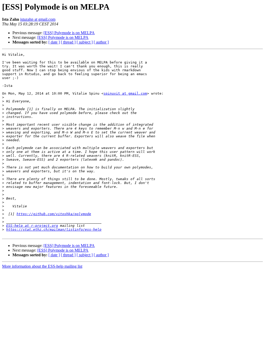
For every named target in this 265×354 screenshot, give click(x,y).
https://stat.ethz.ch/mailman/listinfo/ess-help (53, 229)
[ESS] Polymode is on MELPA (69, 33)
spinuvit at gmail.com (125, 93)
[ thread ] (68, 42)
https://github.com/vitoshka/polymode (54, 214)
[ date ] (54, 42)
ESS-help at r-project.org (32, 226)
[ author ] (101, 42)
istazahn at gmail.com (37, 19)
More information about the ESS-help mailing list (42, 266)
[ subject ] (85, 42)
